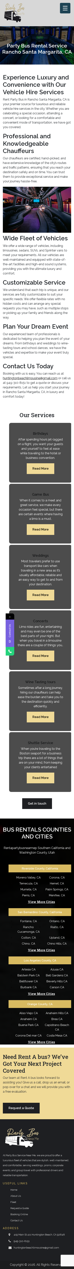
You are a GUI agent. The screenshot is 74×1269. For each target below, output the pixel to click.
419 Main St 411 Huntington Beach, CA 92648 (39, 1234)
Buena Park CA (28, 1025)
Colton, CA (28, 937)
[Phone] (10, 651)
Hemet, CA (57, 883)
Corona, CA (57, 877)
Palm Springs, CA (57, 889)
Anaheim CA (28, 1019)
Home (13, 1189)
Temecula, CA (28, 883)
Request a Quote (21, 1108)
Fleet (13, 1202)
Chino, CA (28, 943)
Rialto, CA (57, 927)
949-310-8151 (22, 1241)
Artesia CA (28, 969)
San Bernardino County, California (40, 912)
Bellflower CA (28, 981)
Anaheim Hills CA (57, 1013)
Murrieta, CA (28, 889)
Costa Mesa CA (57, 1035)
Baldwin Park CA (28, 975)
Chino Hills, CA (57, 943)
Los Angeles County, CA (40, 960)
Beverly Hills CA (56, 981)
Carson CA (57, 987)
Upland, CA (57, 937)
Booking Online (19, 1214)
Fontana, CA (28, 921)
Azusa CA (56, 969)
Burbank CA (28, 987)
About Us (15, 1195)
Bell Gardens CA (57, 975)
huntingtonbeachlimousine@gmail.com (36, 1247)
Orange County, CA (40, 1004)
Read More (40, 468)
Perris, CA (28, 895)
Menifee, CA (57, 895)
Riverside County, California (40, 868)
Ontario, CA (57, 921)
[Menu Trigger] (65, 8)
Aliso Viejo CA (28, 1013)
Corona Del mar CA (28, 1035)
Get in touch (37, 803)
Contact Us (16, 1220)
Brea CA (56, 1019)
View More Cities (41, 902)
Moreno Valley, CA (28, 877)
